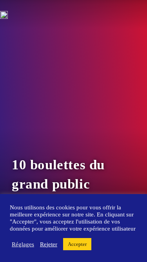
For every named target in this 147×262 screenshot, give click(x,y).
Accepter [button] (77, 244)
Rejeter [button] (48, 244)
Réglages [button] (23, 244)
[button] (14, 94)
